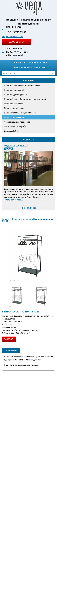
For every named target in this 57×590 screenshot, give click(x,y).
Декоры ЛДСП (11, 130)
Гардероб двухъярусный (15, 94)
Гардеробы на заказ (13, 103)
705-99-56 (16, 31)
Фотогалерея (30, 62)
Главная (16, 62)
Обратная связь (23, 67)
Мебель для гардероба (15, 126)
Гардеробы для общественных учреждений (25, 99)
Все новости (28, 207)
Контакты (39, 67)
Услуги (43, 62)
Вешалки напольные (14, 108)
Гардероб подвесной (14, 89)
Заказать (9, 339)
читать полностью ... (13, 199)
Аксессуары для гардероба (17, 121)
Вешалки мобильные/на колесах (20, 112)
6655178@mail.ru (14, 36)
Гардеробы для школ (16, 145)
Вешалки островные (14, 117)
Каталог (6, 219)
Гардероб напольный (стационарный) (22, 85)
